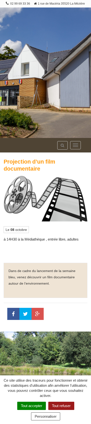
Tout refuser (61, 406)
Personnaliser (46, 416)
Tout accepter (31, 406)
